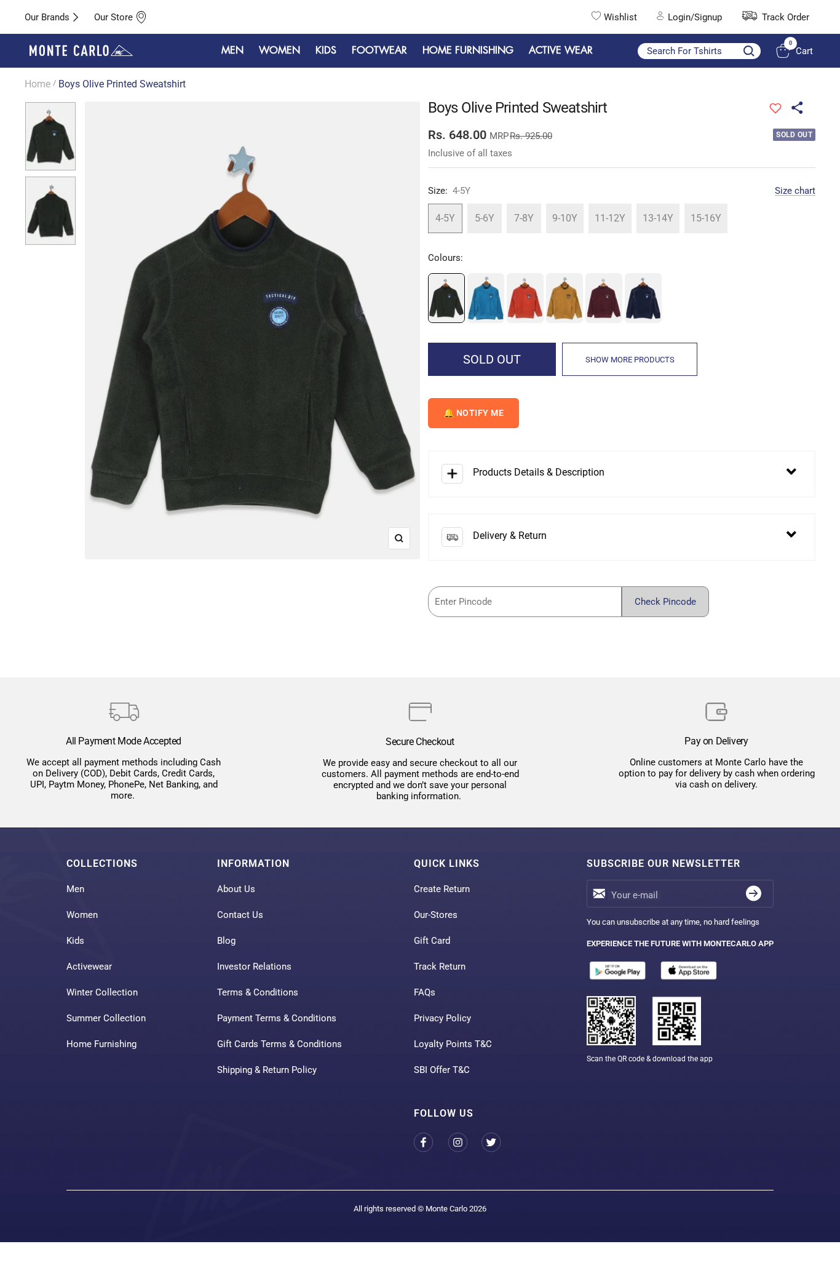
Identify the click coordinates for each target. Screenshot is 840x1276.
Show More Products (630, 359)
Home (37, 84)
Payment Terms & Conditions (276, 1018)
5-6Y (484, 218)
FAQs (424, 992)
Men (75, 889)
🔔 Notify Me (473, 413)
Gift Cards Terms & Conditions (279, 1044)
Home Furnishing (101, 1044)
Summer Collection (106, 1018)
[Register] (753, 893)
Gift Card (432, 940)
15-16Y (706, 218)
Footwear (379, 50)
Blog (226, 940)
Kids (75, 940)
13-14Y (658, 218)
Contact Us (240, 914)
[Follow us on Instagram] (464, 1142)
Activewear (89, 966)
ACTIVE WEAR (561, 50)
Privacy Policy (442, 1018)
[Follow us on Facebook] (431, 1142)
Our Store (113, 17)
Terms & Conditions (257, 992)
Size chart (795, 190)
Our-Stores (436, 914)
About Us (236, 889)
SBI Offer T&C (442, 1069)
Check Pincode (665, 601)
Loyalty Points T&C (453, 1044)
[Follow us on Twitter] (498, 1142)
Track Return (440, 966)
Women (82, 914)
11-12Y (610, 218)
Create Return (442, 889)
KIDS (325, 50)
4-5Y (445, 218)
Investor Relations (254, 966)
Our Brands (47, 17)
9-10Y (564, 218)
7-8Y (524, 218)
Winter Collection (102, 992)
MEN (232, 50)
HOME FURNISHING (467, 50)
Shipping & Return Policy (267, 1069)
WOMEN (279, 50)
